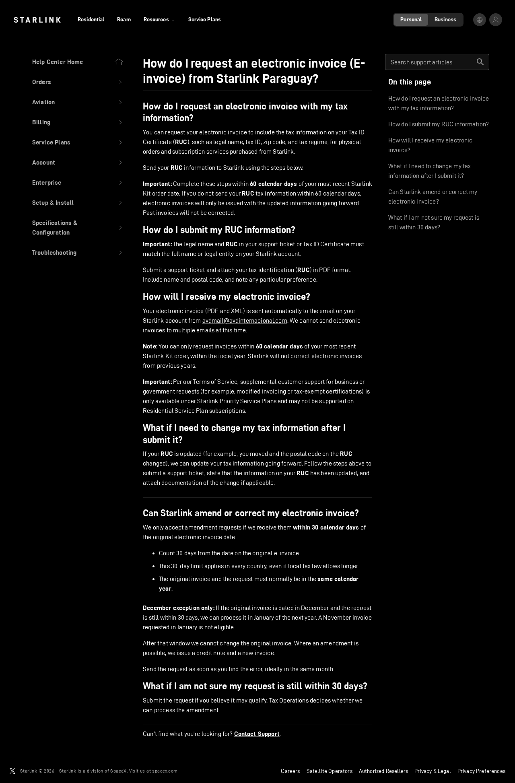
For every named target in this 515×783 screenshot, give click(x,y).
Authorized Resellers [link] (383, 771)
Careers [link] (290, 771)
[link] (37, 20)
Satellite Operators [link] (329, 771)
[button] (78, 82)
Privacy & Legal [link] (432, 771)
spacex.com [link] (164, 770)
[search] (480, 62)
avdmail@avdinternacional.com (244, 320)
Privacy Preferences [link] (481, 771)
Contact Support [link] (257, 734)
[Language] (479, 19)
